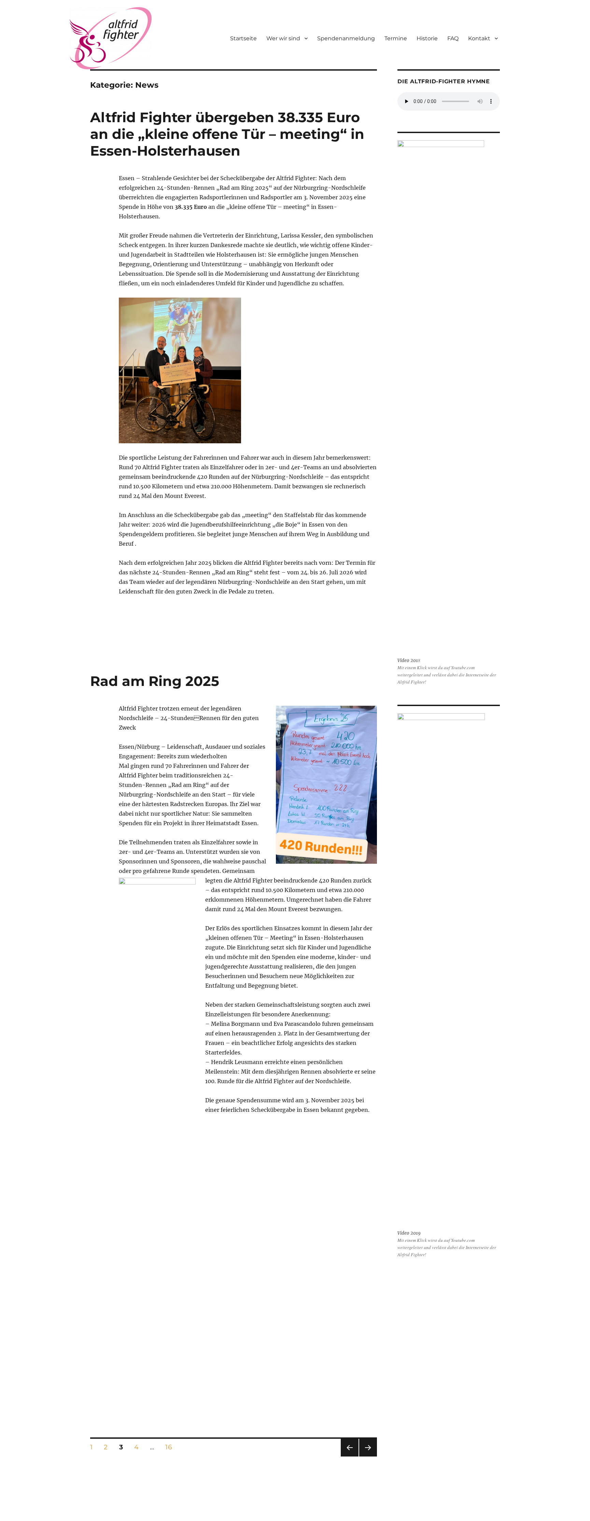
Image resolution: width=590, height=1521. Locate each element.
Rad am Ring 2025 (154, 681)
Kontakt (479, 38)
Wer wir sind (283, 38)
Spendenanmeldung (346, 38)
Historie (427, 38)
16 (171, 1447)
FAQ (453, 38)
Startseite (243, 38)
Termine (395, 38)
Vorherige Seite (349, 1456)
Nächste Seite (368, 1456)
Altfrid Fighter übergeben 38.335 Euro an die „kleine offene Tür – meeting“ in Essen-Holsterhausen (227, 134)
